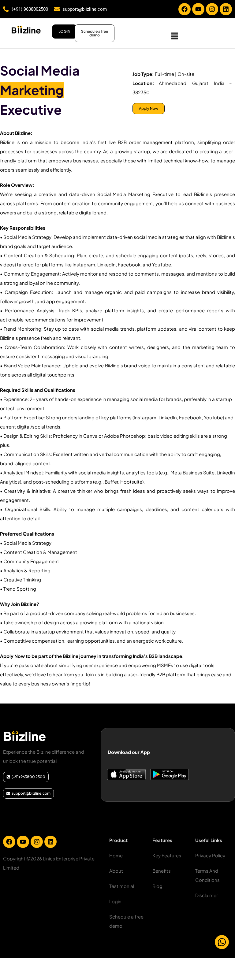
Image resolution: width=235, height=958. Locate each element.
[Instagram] (212, 9)
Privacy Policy (210, 855)
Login (115, 901)
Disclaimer (206, 895)
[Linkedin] (226, 9)
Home (116, 855)
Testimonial (121, 886)
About (116, 871)
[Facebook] (184, 9)
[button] (175, 35)
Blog (157, 886)
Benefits (161, 871)
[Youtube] (198, 9)
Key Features (166, 855)
